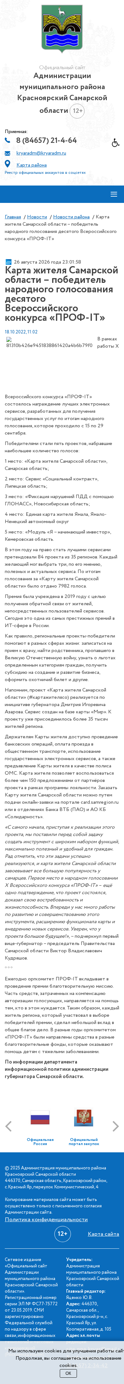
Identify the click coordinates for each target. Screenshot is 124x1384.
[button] (118, 144)
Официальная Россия (40, 1142)
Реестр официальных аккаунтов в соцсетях (45, 173)
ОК (68, 1373)
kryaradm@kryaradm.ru (41, 153)
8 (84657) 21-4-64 (46, 140)
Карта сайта (103, 1234)
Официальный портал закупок (84, 1142)
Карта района (32, 165)
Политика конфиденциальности (46, 1220)
